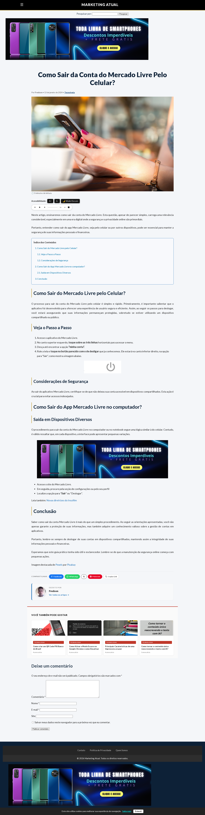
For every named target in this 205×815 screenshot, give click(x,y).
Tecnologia (69, 92)
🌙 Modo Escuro (70, 201)
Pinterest (96, 576)
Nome (35, 703)
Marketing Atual (100, 5)
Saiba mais (126, 811)
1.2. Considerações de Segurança (52, 260)
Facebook (58, 576)
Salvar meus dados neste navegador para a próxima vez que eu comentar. (72, 722)
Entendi (138, 811)
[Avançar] (44, 207)
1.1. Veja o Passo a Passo (49, 254)
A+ (50, 201)
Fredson (53, 591)
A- (57, 201)
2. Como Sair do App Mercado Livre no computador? (60, 266)
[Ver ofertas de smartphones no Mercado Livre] (77, 39)
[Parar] (69, 207)
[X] (84, 576)
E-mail (35, 709)
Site (33, 716)
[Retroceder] (35, 207)
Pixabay (71, 564)
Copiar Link (112, 576)
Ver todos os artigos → (59, 595)
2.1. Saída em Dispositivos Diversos (54, 272)
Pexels (59, 564)
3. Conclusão (41, 278)
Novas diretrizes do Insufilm (61, 500)
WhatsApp (73, 576)
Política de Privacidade (100, 750)
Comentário (38, 696)
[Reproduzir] (40, 207)
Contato (81, 750)
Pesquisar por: (84, 13)
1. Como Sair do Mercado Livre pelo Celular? (56, 248)
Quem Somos (122, 750)
